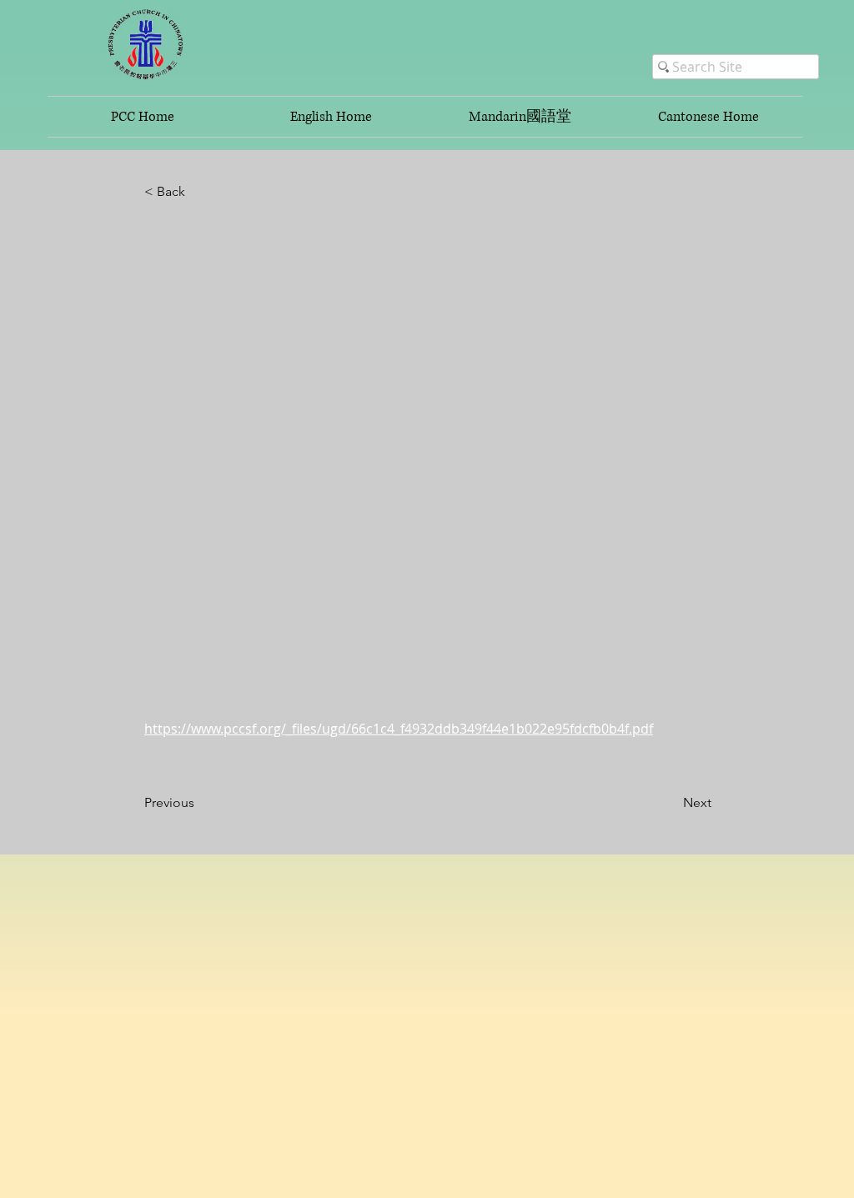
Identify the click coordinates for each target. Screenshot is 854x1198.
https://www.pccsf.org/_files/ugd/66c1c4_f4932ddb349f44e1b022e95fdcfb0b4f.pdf (398, 728)
